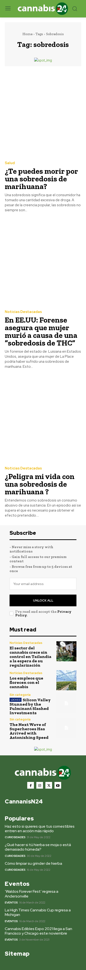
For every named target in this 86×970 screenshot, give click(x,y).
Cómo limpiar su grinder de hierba (33, 863)
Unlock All (43, 600)
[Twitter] (48, 785)
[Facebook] (30, 785)
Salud (10, 163)
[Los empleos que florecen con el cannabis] (66, 680)
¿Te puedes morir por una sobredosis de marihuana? (41, 179)
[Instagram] (39, 785)
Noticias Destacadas (23, 312)
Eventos (11, 902)
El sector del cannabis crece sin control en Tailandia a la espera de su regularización (30, 656)
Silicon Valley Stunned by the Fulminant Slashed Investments (30, 706)
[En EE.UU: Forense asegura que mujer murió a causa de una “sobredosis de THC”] (43, 262)
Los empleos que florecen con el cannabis (26, 682)
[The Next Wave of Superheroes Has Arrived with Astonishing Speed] (66, 728)
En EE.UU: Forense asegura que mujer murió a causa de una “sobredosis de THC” (41, 331)
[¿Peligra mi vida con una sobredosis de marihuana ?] (43, 418)
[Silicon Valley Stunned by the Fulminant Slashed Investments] (66, 703)
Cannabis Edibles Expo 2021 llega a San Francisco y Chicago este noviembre (38, 931)
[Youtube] (57, 785)
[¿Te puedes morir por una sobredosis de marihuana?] (43, 113)
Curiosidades (15, 837)
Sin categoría (20, 694)
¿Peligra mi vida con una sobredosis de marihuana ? (40, 484)
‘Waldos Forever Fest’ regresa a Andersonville (31, 893)
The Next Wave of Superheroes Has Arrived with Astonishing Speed (29, 731)
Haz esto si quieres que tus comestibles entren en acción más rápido (40, 828)
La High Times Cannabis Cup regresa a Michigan (38, 912)
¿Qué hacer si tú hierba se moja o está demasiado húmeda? (38, 847)
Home (27, 34)
